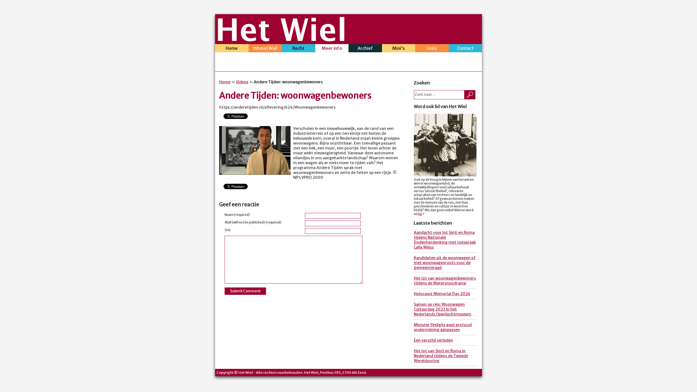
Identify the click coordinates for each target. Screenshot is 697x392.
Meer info (332, 48)
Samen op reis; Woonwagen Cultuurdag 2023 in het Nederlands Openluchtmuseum (442, 309)
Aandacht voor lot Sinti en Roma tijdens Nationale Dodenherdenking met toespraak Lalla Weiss (445, 240)
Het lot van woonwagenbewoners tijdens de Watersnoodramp (445, 281)
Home (232, 48)
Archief (365, 48)
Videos (242, 81)
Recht (298, 48)
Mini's (398, 48)
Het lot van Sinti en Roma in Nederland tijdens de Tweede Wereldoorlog (441, 355)
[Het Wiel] (281, 39)
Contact (465, 48)
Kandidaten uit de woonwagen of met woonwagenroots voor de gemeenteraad (445, 262)
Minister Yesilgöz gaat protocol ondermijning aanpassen (443, 327)
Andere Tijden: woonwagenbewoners (295, 95)
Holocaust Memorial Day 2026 (442, 293)
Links (432, 48)
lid (420, 214)
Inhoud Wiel (265, 48)
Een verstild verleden (433, 340)
